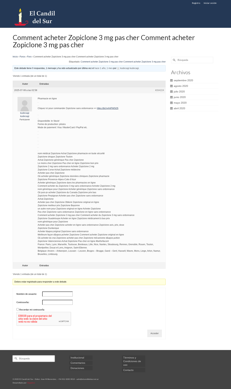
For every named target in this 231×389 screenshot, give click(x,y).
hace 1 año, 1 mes (104, 68)
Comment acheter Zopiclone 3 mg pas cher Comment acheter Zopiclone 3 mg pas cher (123, 61)
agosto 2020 (181, 85)
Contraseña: (22, 302)
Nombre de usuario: (26, 294)
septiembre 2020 (183, 80)
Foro (29, 56)
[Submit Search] (173, 60)
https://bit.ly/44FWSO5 (107, 108)
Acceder (155, 333)
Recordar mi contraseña (31, 309)
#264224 (159, 90)
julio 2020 (179, 91)
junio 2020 (180, 97)
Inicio (15, 56)
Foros (22, 56)
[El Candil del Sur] (45, 17)
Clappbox (31, 383)
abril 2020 (179, 108)
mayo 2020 (180, 102)
